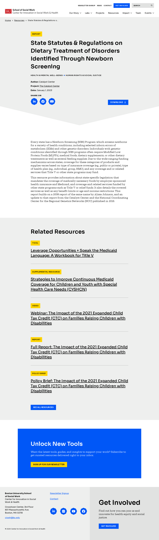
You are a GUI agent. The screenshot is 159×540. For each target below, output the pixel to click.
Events (148, 13)
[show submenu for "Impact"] (131, 13)
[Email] (51, 101)
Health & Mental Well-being (47, 75)
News (99, 5)
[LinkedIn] (34, 101)
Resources (113, 13)
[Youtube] (73, 511)
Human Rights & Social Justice (83, 75)
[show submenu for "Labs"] (91, 13)
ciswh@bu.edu (12, 517)
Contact (108, 5)
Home (8, 20)
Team (138, 13)
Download (116, 102)
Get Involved (121, 5)
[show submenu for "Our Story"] (80, 13)
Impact (125, 13)
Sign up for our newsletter (49, 464)
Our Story (74, 13)
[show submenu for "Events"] (153, 13)
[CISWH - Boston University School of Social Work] (31, 11)
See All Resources (43, 407)
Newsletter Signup (86, 5)
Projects (100, 13)
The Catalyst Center (50, 86)
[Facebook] (43, 101)
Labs (87, 13)
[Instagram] (63, 511)
